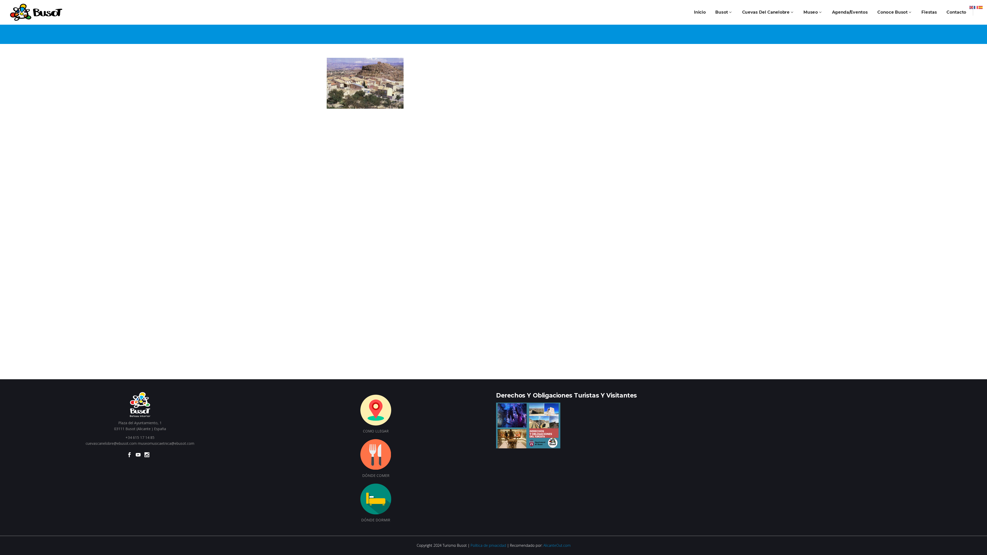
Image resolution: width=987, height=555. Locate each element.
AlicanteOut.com (557, 545)
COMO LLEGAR (376, 431)
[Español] (981, 7)
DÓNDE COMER (375, 475)
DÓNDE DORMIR (375, 519)
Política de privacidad (488, 545)
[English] (971, 7)
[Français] (976, 7)
